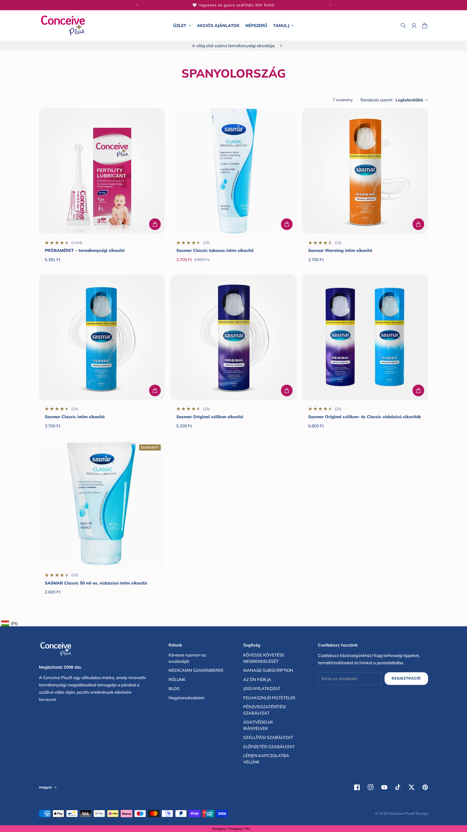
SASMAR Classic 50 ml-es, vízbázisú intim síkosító (96, 582)
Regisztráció (406, 678)
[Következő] (330, 5)
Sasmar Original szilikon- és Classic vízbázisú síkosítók (364, 416)
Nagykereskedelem (187, 697)
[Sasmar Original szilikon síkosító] (233, 337)
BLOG (174, 688)
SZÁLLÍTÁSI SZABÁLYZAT (268, 737)
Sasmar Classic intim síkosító (75, 416)
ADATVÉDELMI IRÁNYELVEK (258, 725)
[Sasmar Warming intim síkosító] (365, 171)
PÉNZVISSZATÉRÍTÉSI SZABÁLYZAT (264, 710)
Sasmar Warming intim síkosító (340, 250)
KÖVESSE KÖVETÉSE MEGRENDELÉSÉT (263, 658)
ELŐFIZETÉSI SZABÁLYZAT (269, 746)
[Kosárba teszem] (155, 224)
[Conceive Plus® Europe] (63, 25)
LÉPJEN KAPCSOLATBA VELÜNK (266, 758)
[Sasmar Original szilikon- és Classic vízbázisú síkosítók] (365, 337)
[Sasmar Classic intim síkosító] (102, 337)
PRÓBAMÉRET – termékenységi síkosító (85, 250)
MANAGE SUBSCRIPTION (268, 670)
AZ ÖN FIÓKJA (257, 679)
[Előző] (137, 5)
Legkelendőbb (409, 99)
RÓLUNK (177, 679)
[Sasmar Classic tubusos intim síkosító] (233, 171)
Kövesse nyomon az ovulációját (187, 658)
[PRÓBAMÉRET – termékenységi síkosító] (102, 171)
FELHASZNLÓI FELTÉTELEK (269, 697)
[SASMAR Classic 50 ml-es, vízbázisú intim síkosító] (102, 503)
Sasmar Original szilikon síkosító (209, 416)
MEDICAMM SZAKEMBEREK (196, 670)
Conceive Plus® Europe (408, 813)
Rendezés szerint (376, 99)
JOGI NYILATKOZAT (261, 688)
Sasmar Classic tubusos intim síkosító (214, 250)
